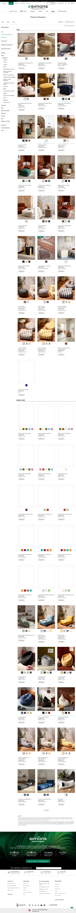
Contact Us (10, 881)
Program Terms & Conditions (45, 893)
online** (62, 853)
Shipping (25, 887)
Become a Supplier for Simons (13, 887)
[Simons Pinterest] (38, 905)
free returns (44, 0)
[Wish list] (66, 3)
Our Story (57, 886)
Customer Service (11, 883)
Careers (17, 3)
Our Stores (57, 884)
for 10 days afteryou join (14, 853)
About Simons (58, 881)
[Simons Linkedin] (44, 905)
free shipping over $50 (33, 0)
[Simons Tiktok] (35, 905)
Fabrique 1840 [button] (62, 11)
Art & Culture (57, 888)
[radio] (26, 58)
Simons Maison (5, 27)
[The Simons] (38, 838)
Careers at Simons (59, 899)
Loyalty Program (38, 841)
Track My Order (26, 885)
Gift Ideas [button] (24, 11)
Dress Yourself (58, 895)
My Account (25, 883)
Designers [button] (32, 11)
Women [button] (40, 11)
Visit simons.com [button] (35, 911)
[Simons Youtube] (41, 905)
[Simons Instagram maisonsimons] (29, 905)
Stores (11, 3)
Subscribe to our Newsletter (23, 868)
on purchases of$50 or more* (48, 853)
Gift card (22, 3)
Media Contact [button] (10, 890)
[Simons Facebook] (32, 905)
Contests (43, 889)
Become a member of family (38, 861)
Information (26, 881)
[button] (51, 3)
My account (59, 3)
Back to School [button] (13, 11)
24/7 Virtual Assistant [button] (11, 885)
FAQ (24, 894)
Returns (25, 890)
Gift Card (9, 894)
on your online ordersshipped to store (31, 853)
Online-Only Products (27, 892)
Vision (28, 3)
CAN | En (3, 3)
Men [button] (47, 11)
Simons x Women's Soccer (60, 893)
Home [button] (53, 11)
